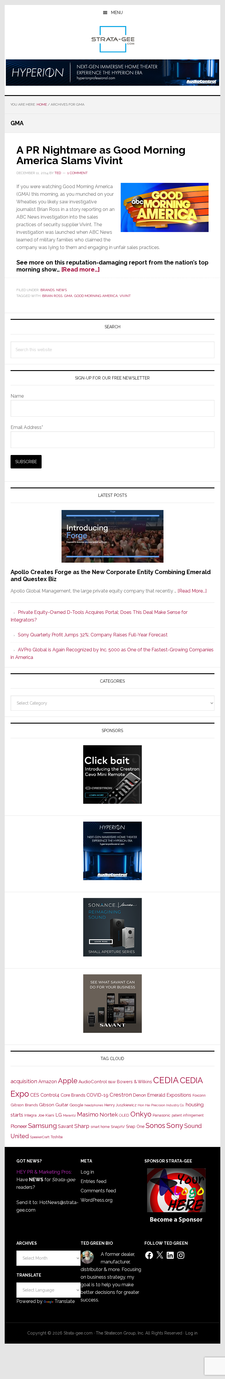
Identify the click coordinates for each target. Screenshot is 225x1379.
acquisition (24, 1081)
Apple (67, 1081)
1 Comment (77, 173)
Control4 (49, 1095)
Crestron (121, 1095)
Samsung (42, 1125)
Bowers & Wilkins (134, 1081)
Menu (117, 12)
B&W (112, 1082)
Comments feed (98, 1190)
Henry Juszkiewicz (120, 1105)
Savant (65, 1126)
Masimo (87, 1114)
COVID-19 (97, 1095)
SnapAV (118, 1126)
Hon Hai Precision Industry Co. (161, 1105)
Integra (30, 1115)
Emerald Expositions (169, 1095)
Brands (47, 290)
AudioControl (93, 1081)
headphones (93, 1105)
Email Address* (27, 427)
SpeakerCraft (40, 1137)
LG (58, 1115)
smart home (100, 1127)
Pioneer (19, 1126)
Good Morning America (96, 296)
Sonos (155, 1126)
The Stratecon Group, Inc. (120, 1333)
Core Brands (73, 1095)
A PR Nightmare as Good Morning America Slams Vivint (100, 155)
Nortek (109, 1114)
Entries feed (93, 1181)
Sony (174, 1125)
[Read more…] (80, 269)
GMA (68, 296)
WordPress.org (96, 1200)
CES (34, 1095)
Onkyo (140, 1114)
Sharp (81, 1126)
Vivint (125, 296)
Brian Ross (52, 296)
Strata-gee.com (112, 39)
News (61, 290)
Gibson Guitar (53, 1104)
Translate (64, 1301)
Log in (87, 1172)
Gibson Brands (24, 1104)
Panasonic (162, 1115)
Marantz (69, 1115)
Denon (139, 1095)
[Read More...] (192, 591)
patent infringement (188, 1115)
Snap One (135, 1126)
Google (76, 1104)
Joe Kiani (46, 1115)
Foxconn (199, 1095)
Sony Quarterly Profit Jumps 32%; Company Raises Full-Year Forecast (93, 635)
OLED (124, 1115)
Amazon (47, 1081)
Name (17, 396)
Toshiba (57, 1137)
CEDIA (166, 1080)
